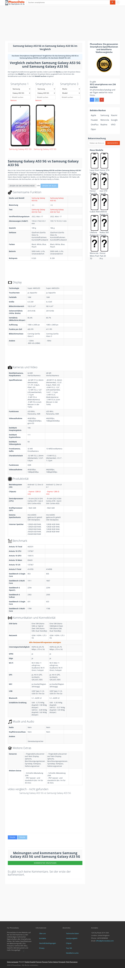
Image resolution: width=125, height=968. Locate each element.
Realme (103, 124)
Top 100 (69, 948)
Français (39, 962)
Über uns (42, 933)
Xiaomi (114, 115)
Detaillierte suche (72, 953)
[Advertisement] (62, 24)
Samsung (104, 115)
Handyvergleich (71, 938)
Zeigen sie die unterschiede (22, 186)
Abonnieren (112, 143)
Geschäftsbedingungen (47, 943)
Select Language (12, 962)
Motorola (104, 120)
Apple (93, 115)
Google (114, 120)
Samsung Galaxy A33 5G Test (57, 210)
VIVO (113, 124)
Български (74, 962)
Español (33, 962)
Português (61, 962)
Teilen (13, 837)
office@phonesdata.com (105, 941)
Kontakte (42, 938)
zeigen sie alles (49, 186)
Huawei (94, 120)
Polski (68, 962)
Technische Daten (72, 933)
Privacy (41, 948)
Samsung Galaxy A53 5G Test (38, 210)
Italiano (55, 962)
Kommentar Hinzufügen (45, 863)
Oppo (93, 129)
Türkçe (50, 962)
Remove (13, 100)
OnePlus (95, 124)
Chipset (69, 943)
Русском (45, 962)
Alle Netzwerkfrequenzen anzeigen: (45, 642)
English (27, 962)
